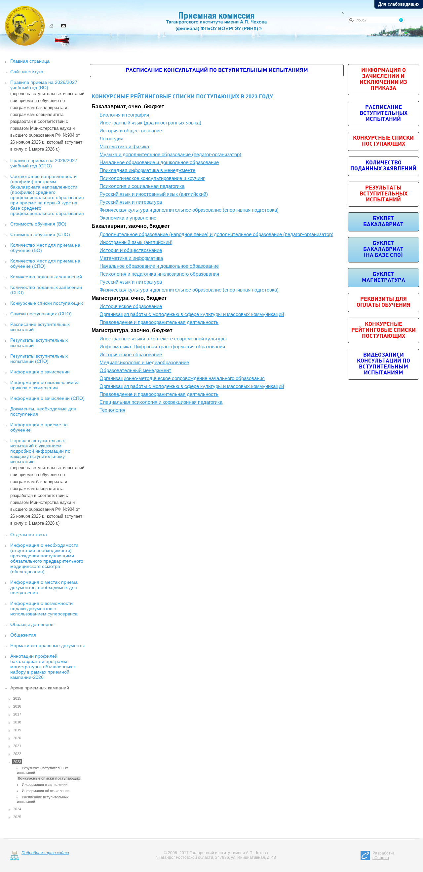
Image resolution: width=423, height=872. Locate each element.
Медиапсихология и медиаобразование (144, 362)
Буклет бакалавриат (383, 221)
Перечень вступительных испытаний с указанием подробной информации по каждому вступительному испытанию (40, 451)
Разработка (383, 855)
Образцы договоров (31, 624)
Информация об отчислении (45, 791)
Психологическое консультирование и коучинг (152, 178)
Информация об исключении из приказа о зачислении (44, 385)
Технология (112, 410)
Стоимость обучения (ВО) (38, 224)
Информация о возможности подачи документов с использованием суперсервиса (44, 608)
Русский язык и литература (130, 202)
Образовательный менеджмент (135, 370)
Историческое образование (130, 306)
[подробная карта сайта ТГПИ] (14, 858)
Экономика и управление (127, 218)
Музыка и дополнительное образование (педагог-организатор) (170, 154)
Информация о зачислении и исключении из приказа (383, 79)
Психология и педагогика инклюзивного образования (159, 274)
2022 (17, 754)
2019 (17, 730)
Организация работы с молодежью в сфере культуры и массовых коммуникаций (191, 314)
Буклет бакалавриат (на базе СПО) (383, 249)
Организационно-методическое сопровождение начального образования (182, 378)
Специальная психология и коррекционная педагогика (160, 402)
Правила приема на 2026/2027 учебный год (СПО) (43, 163)
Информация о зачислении (40, 371)
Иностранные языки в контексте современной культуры (163, 338)
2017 (17, 714)
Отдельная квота (28, 534)
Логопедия (111, 138)
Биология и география (124, 115)
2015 (17, 698)
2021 (17, 746)
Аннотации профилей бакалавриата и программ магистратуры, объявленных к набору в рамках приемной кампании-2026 (43, 666)
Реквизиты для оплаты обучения (383, 302)
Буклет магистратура (383, 277)
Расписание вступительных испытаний (383, 113)
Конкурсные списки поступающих (46, 303)
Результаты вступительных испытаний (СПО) (39, 358)
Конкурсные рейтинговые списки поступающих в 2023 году (182, 96)
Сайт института (26, 71)
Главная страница (30, 61)
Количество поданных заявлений (46, 276)
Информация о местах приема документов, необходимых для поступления (44, 587)
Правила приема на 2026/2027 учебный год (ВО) (43, 85)
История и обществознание (130, 130)
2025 (17, 817)
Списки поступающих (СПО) (41, 313)
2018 (17, 722)
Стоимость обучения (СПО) (40, 234)
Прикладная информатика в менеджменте (147, 170)
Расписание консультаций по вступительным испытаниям (217, 70)
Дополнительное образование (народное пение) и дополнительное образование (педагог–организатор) (216, 234)
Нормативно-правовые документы (47, 645)
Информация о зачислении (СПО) (47, 398)
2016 (17, 706)
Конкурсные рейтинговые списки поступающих (383, 330)
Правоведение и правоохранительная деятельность (158, 322)
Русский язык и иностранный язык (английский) (153, 194)
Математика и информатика (131, 258)
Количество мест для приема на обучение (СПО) (45, 263)
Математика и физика (124, 146)
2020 (17, 738)
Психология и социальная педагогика (141, 186)
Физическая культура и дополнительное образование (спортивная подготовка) (189, 210)
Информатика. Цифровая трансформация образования (162, 346)
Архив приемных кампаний (39, 687)
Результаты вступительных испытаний (383, 194)
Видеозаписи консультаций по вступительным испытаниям (383, 364)
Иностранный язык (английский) (136, 242)
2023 (17, 762)
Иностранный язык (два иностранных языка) (150, 122)
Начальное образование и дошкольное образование (159, 162)
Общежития (23, 635)
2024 (17, 809)
